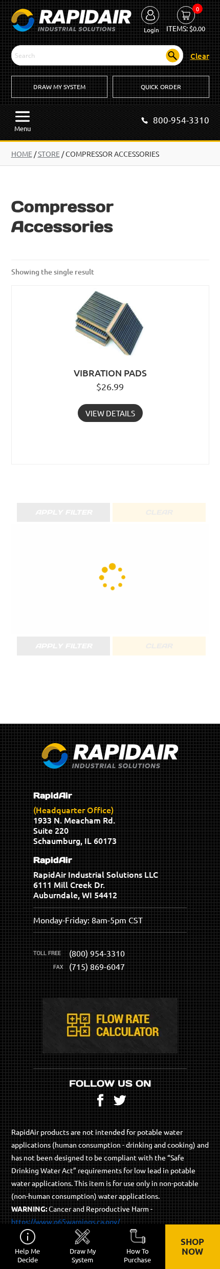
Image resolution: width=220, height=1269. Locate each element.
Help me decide (27, 1255)
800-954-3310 (181, 119)
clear (199, 56)
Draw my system (83, 1255)
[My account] (150, 16)
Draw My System (59, 86)
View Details (110, 413)
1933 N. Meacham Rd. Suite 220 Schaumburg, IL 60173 (75, 818)
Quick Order (161, 86)
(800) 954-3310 (97, 953)
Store (49, 153)
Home (21, 153)
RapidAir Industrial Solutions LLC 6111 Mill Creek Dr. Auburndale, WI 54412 (95, 878)
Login (151, 30)
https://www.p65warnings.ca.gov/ (65, 1221)
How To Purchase (137, 1255)
